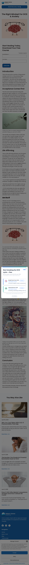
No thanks (14, 296)
